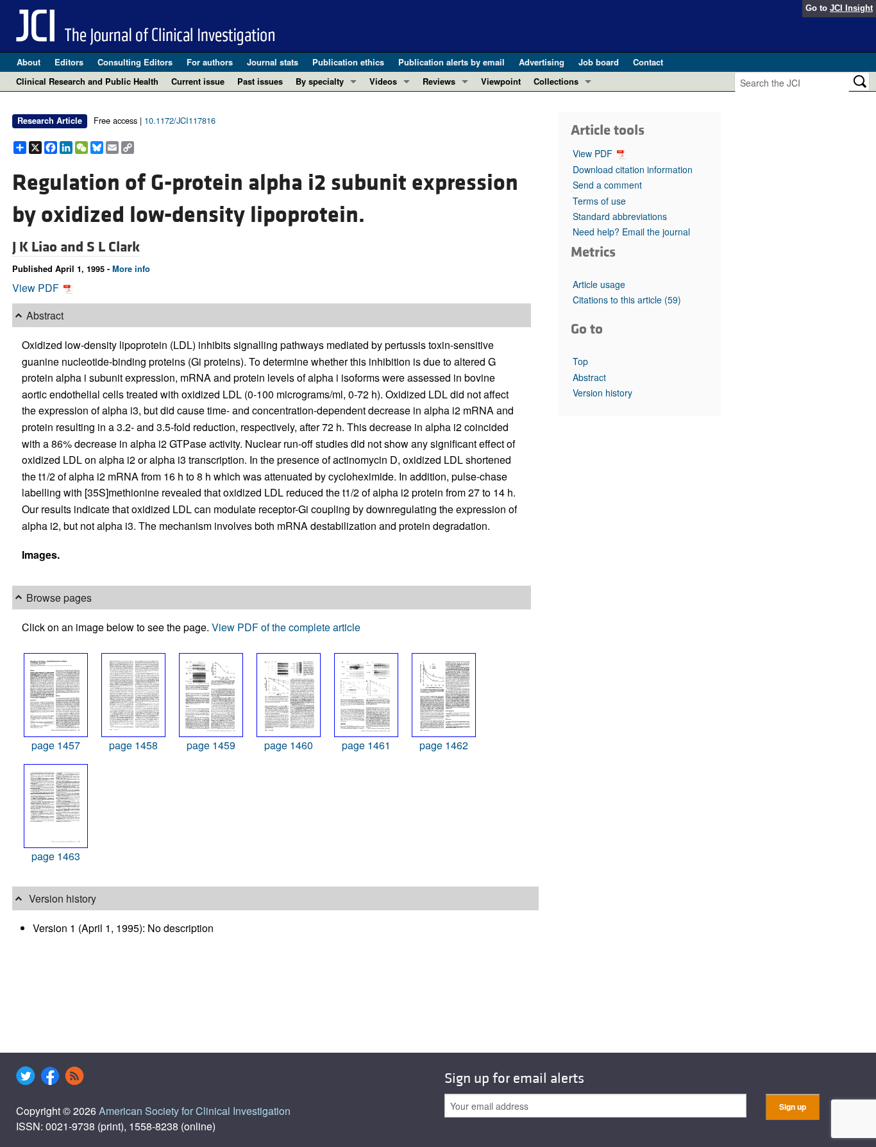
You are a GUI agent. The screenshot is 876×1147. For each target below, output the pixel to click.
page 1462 (443, 745)
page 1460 (288, 745)
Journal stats (272, 62)
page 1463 (55, 856)
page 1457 (55, 745)
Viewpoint (501, 81)
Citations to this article (627, 299)
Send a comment (607, 184)
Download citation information (633, 169)
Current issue (197, 81)
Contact (648, 62)
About (28, 62)
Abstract (589, 377)
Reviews (439, 81)
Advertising (541, 62)
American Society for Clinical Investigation (195, 1110)
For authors (210, 62)
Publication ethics (348, 62)
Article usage (599, 284)
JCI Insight (851, 8)
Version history (602, 392)
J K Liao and (49, 247)
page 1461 (366, 745)
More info (131, 269)
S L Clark (113, 247)
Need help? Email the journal (631, 231)
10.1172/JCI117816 (179, 120)
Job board (598, 62)
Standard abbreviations (620, 216)
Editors (69, 62)
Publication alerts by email (451, 62)
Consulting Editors (135, 62)
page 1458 (133, 745)
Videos (383, 81)
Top (580, 361)
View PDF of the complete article (286, 627)
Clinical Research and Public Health (87, 81)
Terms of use (599, 200)
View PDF (37, 287)
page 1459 (211, 745)
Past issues (260, 81)
